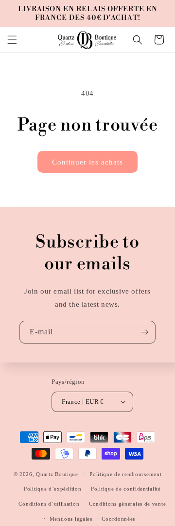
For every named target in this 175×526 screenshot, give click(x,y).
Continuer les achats (87, 162)
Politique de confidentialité (126, 489)
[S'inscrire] (144, 332)
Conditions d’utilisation (48, 504)
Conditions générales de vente (127, 504)
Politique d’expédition (52, 489)
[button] (12, 39)
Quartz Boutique (57, 474)
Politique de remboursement (125, 474)
